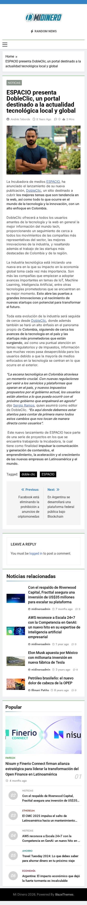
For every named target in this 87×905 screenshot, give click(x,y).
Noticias (14, 83)
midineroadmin (40, 609)
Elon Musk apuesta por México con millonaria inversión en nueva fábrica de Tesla (53, 657)
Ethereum (28, 811)
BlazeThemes (64, 894)
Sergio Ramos (23, 405)
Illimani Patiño (40, 690)
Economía (28, 871)
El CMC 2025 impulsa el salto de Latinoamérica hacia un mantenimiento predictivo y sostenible (48, 820)
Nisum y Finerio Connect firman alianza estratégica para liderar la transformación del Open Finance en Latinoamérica (42, 769)
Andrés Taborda (20, 119)
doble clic (28, 474)
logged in (35, 553)
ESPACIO (53, 182)
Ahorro (27, 851)
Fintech (10, 758)
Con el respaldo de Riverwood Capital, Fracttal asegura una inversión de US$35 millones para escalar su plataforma (49, 800)
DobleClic (33, 190)
